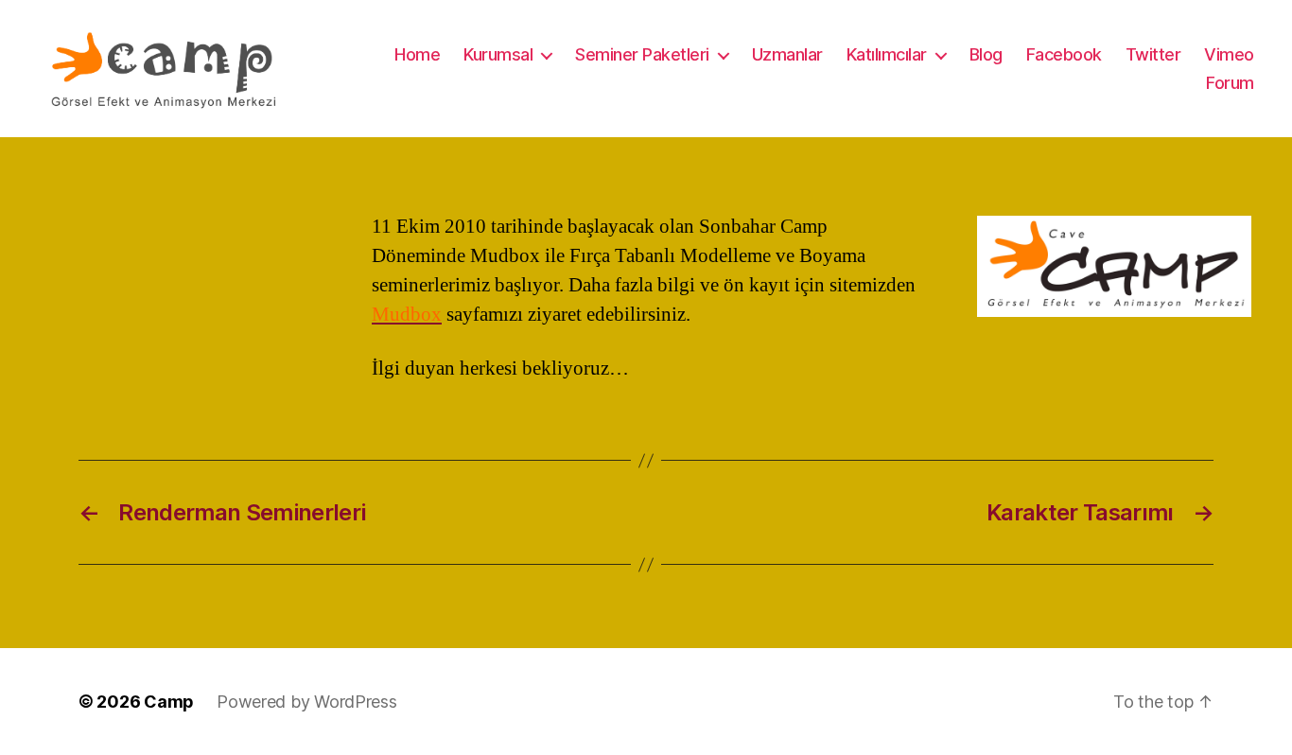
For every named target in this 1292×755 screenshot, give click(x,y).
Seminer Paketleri (642, 54)
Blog (986, 54)
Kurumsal (498, 54)
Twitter (1153, 54)
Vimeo (1229, 54)
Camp (169, 701)
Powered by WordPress (307, 701)
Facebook (1064, 54)
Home (417, 54)
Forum (1230, 83)
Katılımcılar (887, 54)
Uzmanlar (787, 54)
